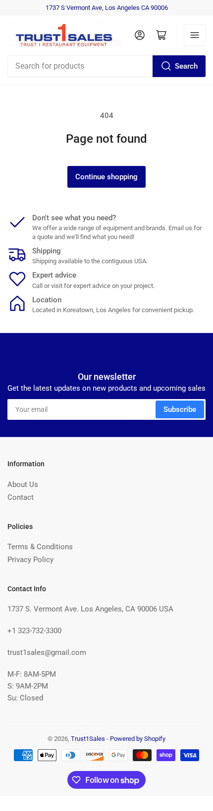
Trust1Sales (88, 738)
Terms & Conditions (40, 546)
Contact (20, 497)
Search (186, 66)
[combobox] (106, 66)
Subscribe (179, 409)
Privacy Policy (30, 559)
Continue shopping (106, 176)
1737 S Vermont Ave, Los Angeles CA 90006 (107, 7)
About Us (22, 484)
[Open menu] (195, 35)
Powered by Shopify (137, 738)
